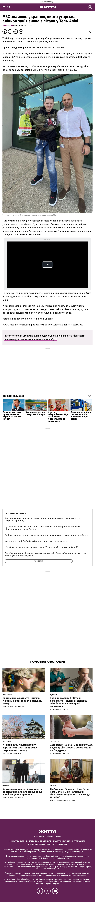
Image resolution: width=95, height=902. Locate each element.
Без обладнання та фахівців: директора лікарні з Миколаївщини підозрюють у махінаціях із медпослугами (45, 554)
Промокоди (62, 844)
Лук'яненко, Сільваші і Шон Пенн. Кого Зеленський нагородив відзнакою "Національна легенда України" (42, 527)
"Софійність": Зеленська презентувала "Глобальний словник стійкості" (41, 547)
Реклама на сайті (17, 841)
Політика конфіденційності (38, 841)
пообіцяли (25, 324)
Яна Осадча (7, 25)
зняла (21, 41)
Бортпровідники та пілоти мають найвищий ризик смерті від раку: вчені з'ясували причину (43, 519)
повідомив (17, 47)
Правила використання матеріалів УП (69, 841)
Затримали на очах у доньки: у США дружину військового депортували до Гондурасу (71, 747)
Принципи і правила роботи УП (41, 844)
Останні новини (15, 513)
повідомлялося (32, 293)
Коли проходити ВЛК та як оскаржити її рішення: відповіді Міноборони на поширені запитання (68, 702)
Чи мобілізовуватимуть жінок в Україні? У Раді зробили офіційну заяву (22, 701)
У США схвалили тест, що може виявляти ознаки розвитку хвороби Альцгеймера (46, 535)
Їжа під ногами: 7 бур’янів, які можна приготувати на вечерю (36, 541)
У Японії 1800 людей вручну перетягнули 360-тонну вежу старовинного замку (19, 747)
